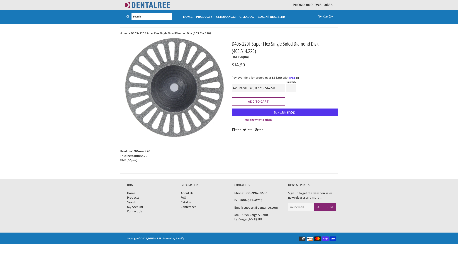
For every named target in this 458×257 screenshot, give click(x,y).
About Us (187, 193)
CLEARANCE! (226, 16)
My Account (135, 207)
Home (131, 193)
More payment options (258, 119)
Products (133, 197)
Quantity (291, 81)
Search (131, 202)
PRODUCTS (204, 16)
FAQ (183, 197)
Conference (188, 207)
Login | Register (271, 16)
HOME (188, 16)
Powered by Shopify (173, 238)
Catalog (186, 202)
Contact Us (134, 211)
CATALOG (246, 16)
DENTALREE (155, 238)
